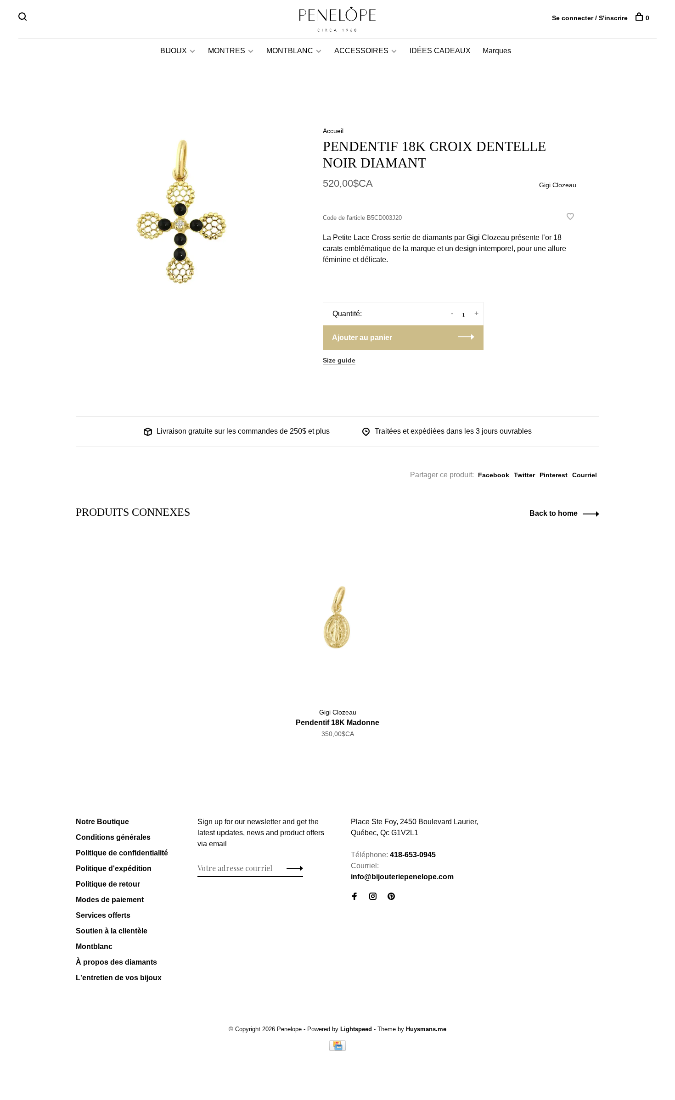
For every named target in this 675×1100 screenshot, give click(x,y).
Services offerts (103, 915)
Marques (497, 51)
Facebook (493, 475)
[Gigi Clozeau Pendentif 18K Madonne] (337, 617)
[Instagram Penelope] (373, 897)
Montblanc (94, 946)
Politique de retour (108, 884)
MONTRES (226, 51)
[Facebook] (354, 897)
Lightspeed (356, 1029)
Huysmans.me (426, 1029)
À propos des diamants (116, 962)
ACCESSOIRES (361, 51)
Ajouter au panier (362, 337)
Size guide (339, 360)
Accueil (333, 130)
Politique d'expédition (114, 868)
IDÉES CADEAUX (440, 51)
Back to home (553, 513)
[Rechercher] (23, 18)
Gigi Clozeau (557, 185)
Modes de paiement (110, 900)
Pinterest (554, 475)
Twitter (524, 475)
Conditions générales (113, 837)
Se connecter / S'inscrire (590, 18)
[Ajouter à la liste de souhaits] (570, 217)
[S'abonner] (292, 868)
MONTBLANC (289, 51)
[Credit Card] (337, 1048)
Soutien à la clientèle (111, 931)
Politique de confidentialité (122, 853)
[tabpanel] (181, 215)
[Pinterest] (391, 897)
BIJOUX (173, 51)
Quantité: (347, 314)
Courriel (584, 475)
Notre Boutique (102, 822)
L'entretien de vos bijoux (119, 978)
